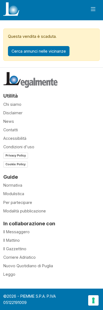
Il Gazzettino (14, 248)
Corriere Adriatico (19, 257)
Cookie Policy (15, 164)
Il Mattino (11, 240)
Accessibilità (14, 138)
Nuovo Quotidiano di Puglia (28, 265)
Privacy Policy (15, 155)
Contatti (10, 129)
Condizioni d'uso (18, 146)
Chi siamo (12, 104)
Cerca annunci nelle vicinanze (39, 51)
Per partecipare (17, 202)
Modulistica (13, 193)
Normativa (12, 185)
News (8, 121)
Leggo (9, 274)
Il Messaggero (16, 231)
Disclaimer (13, 112)
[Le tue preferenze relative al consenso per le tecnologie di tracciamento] (93, 300)
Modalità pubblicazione (24, 211)
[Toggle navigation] (93, 9)
